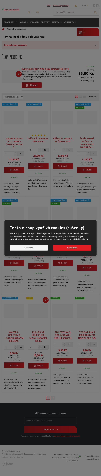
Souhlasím (72, 247)
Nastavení (29, 247)
